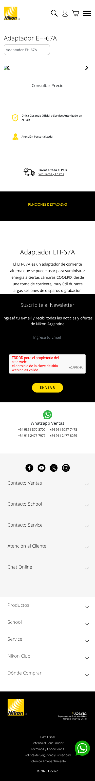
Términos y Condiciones (47, 749)
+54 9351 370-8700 (31, 429)
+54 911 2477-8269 (63, 435)
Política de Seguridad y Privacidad (48, 755)
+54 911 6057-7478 (63, 429)
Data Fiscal (47, 737)
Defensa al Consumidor (47, 743)
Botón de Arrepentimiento (47, 761)
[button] (9, 67)
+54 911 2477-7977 (31, 435)
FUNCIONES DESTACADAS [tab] (47, 204)
